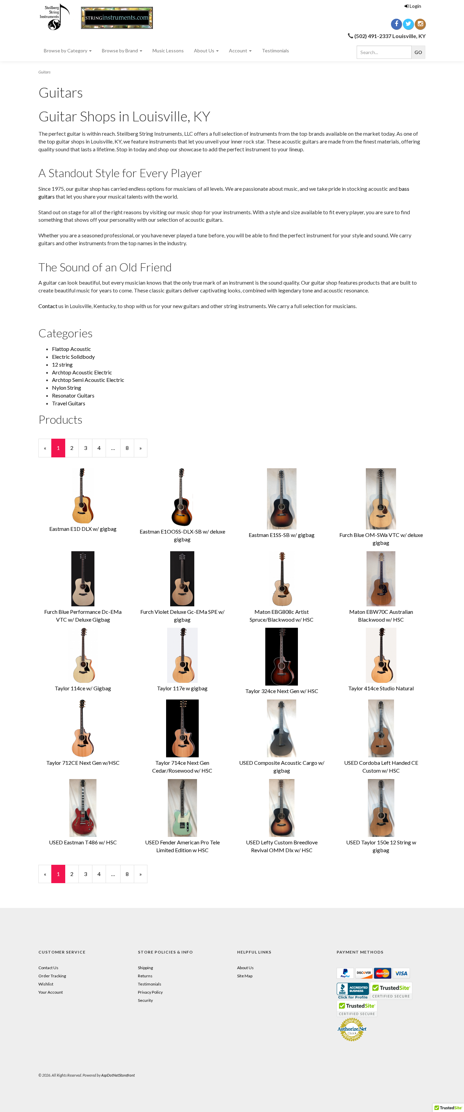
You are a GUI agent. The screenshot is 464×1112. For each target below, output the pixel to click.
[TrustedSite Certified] (357, 1008)
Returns (145, 975)
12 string (62, 364)
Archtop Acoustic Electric (82, 372)
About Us (204, 50)
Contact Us (48, 967)
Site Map (244, 975)
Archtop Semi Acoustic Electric (88, 379)
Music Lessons (168, 50)
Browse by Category (66, 50)
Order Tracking (52, 975)
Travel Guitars (68, 403)
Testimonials (275, 50)
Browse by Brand (120, 50)
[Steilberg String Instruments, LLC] (99, 17)
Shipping (145, 967)
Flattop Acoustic (71, 349)
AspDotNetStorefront (118, 1075)
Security (145, 1000)
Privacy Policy (150, 992)
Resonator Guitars (73, 395)
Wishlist (45, 984)
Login (415, 6)
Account (238, 50)
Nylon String (66, 387)
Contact (47, 306)
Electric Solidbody (73, 356)
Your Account (50, 992)
